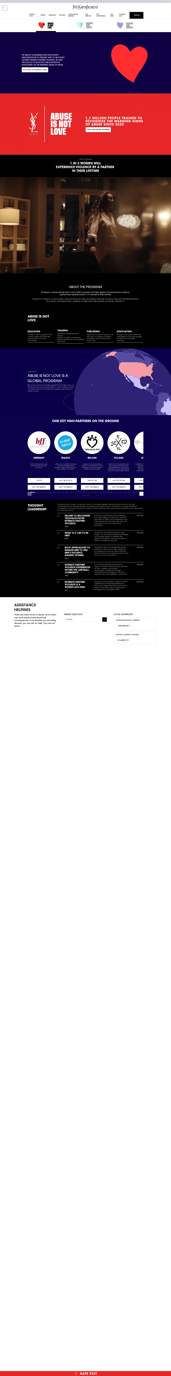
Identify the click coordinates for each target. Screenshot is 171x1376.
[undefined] (141, 494)
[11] (75, 492)
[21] (116, 492)
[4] (46, 492)
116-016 (39, 480)
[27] (83, 495)
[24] (129, 492)
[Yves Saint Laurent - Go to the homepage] (85, 7)
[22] (120, 492)
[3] (41, 492)
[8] (62, 492)
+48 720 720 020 (119, 480)
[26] (137, 492)
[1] (33, 492)
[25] (133, 492)
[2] (37, 492)
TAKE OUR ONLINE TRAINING (98, 129)
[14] (87, 492)
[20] (112, 492)
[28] (87, 495)
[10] (71, 492)
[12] (79, 492)
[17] (100, 492)
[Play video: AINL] (85, 225)
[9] (66, 492)
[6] (54, 492)
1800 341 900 (92, 480)
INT (3, 8)
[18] (104, 492)
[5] (50, 492)
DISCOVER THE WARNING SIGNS (35, 70)
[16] (96, 492)
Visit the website (39, 487)
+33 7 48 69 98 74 (65, 480)
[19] (108, 492)
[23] (125, 492)
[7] (58, 492)
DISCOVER (140, 515)
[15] (91, 492)
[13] (83, 492)
